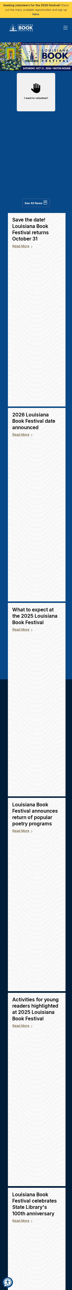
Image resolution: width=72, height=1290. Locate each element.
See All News (34, 203)
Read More (20, 246)
